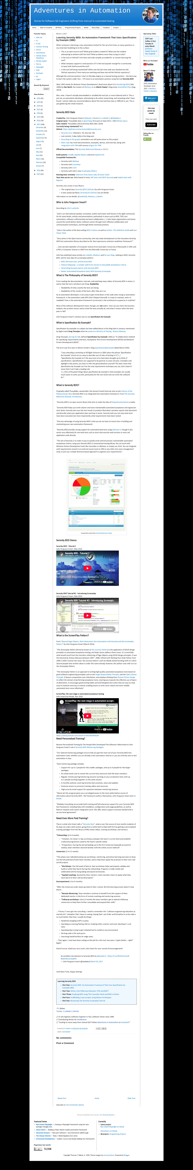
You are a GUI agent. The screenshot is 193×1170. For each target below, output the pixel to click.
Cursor (38, 50)
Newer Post (62, 1098)
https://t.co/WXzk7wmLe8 (118, 956)
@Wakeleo (115, 118)
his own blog (109, 255)
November (40, 131)
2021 (39, 110)
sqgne (38, 79)
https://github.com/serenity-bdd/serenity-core (82, 129)
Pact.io (38, 64)
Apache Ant (99, 155)
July (37, 145)
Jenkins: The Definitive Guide (117, 230)
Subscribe (151, 125)
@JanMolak (82, 197)
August (39, 141)
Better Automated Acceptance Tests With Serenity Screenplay (86, 271)
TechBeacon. (82, 1020)
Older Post (131, 1098)
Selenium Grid (81, 175)
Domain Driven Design (126, 677)
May (38, 152)
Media (86, 27)
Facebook (124, 1022)
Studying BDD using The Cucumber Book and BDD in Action (95, 994)
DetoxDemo (40, 53)
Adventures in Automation (82, 11)
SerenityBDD (66, 1032)
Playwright (40, 67)
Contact (116, 27)
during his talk (74, 337)
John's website (73, 208)
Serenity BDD (80, 190)
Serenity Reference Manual (89, 149)
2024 (39, 106)
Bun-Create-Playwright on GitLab (112, 1127)
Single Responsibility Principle (107, 675)
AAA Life (39, 38)
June (38, 148)
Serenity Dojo (88, 824)
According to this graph (70, 139)
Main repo (65, 143)
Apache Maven (80, 155)
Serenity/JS (84, 193)
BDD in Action (91, 230)
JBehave (87, 87)
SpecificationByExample (104, 348)
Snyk (38, 70)
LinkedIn (105, 118)
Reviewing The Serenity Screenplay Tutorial (87, 1001)
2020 (39, 113)
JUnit (74, 168)
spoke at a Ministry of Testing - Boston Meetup (107, 331)
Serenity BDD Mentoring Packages (89, 747)
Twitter (59, 1011)
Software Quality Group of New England (151, 51)
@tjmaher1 (101, 956)
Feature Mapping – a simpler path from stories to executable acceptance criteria (93, 265)
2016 (39, 170)
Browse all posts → (109, 1115)
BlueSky (152, 89)
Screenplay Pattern (89, 171)
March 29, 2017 (96, 962)
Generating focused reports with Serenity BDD (80, 268)
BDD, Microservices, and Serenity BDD (76, 262)
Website (87, 118)
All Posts (59, 27)
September (40, 138)
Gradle (71, 155)
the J (93, 650)
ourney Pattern (101, 650)
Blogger (126, 1155)
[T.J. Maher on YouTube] (148, 65)
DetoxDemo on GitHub (109, 1131)
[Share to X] (101, 1028)
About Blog (95, 27)
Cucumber (76, 165)
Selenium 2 (116, 430)
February (39, 162)
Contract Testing (42, 47)
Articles (153, 91)
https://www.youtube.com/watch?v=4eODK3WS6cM (77, 736)
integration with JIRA (69, 145)
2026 (39, 98)
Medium (96, 118)
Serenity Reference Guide (104, 533)
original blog (87, 121)
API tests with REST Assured (102, 178)
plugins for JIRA (95, 145)
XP (116, 355)
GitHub (90, 190)
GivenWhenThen (124, 87)
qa (37, 76)
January (39, 166)
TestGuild (39, 73)
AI (37, 41)
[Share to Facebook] (103, 1028)
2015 (39, 174)
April (38, 155)
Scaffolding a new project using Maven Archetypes (91, 998)
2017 (39, 124)
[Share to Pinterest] (105, 1028)
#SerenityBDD (71, 959)
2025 (39, 102)
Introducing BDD (122, 84)
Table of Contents (46, 27)
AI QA (38, 44)
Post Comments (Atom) (75, 1105)
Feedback (106, 27)
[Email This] (97, 1028)
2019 (39, 117)
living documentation (119, 402)
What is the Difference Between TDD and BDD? (90, 991)
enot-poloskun (108, 1155)
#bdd (63, 959)
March (38, 159)
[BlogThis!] (99, 1028)
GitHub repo (121, 121)
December (40, 127)
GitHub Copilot (41, 61)
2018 (39, 121)
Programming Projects (73, 27)
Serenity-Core (66, 133)
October (39, 134)
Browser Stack (103, 175)
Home (34, 27)
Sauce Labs (92, 175)
